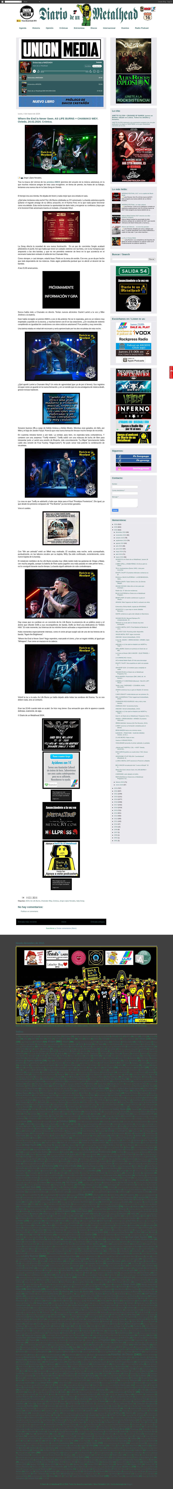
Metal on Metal (133, 1289)
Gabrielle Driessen (87, 1189)
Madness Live (39, 1275)
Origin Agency (47, 1324)
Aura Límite (133, 1072)
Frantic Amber (46, 1187)
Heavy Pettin (123, 1211)
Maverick (28, 1284)
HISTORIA (22, 1218)
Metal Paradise (146, 1289)
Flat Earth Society (126, 1182)
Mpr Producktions (90, 1301)
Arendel (128, 1065)
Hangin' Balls (65, 1207)
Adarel (103, 1046)
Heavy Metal (81, 1211)
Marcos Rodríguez (134, 1280)
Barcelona (83, 1079)
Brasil (30, 1100)
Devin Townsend (149, 1140)
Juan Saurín (81, 1239)
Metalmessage (97, 1291)
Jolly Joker (121, 1237)
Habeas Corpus (78, 1204)
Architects (93, 1065)
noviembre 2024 (121, 535)
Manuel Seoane (82, 1280)
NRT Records (116, 1314)
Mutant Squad (42, 1303)
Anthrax (68, 1063)
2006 (116, 835)
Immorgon (65, 1223)
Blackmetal (80, 1091)
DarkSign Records (150, 1128)
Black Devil (149, 1086)
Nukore (68, 1317)
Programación (140, 1340)
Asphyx (124, 1070)
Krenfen (92, 1249)
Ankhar (126, 1060)
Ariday (28, 1067)
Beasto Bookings (139, 1081)
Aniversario (116, 1060)
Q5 (145, 1342)
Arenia (135, 1065)
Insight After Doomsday (55, 1230)
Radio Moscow (26, 1347)
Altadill (42, 1056)
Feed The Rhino (138, 1177)
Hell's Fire (60, 1214)
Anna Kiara (152, 1060)
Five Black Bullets (88, 1182)
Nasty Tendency (132, 1305)
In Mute (48, 1225)
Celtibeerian (62, 1109)
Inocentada (145, 1228)
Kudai (155, 1249)
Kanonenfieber (63, 1242)
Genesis (96, 1192)
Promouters (20, 1342)
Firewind (43, 1182)
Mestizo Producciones (147, 1287)
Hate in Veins (53, 1209)
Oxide (76, 1326)
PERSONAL (99, 1331)
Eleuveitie (19, 1161)
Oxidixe (84, 1326)
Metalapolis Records (51, 1291)
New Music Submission (32, 1310)
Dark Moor (76, 1129)
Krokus (128, 1249)
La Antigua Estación (61, 1251)
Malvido (129, 1277)
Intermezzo (107, 1230)
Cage (100, 1104)
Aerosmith (79, 1049)
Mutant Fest (28, 1303)
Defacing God (68, 1136)
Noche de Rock (61, 1312)
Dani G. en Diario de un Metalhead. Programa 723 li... (133, 716)
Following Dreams (92, 1185)
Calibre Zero (135, 1105)
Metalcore (65, 1291)
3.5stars (141, 1039)
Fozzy (144, 1185)
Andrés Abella (110, 1058)
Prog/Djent (105, 1340)
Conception (152, 1116)
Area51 (119, 1065)
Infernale (36, 1227)
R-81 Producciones (76, 1345)
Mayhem (36, 1284)
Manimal (20, 1280)
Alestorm (30, 1053)
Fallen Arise (21, 1177)
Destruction (74, 1140)
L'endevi (50, 1251)
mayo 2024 (119, 551)
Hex (67, 1216)
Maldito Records (64, 1277)
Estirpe (98, 1168)
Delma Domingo (150, 1135)
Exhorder (102, 1173)
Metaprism (108, 1291)
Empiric (153, 1161)
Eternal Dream (127, 1168)
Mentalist (43, 1287)
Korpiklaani (41, 1249)
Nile (152, 1310)
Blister (76, 1093)
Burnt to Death (24, 1105)
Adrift (30, 1049)
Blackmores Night (91, 1091)
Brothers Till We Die (98, 1100)
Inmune (116, 1227)
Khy (40, 1244)
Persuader (110, 1331)
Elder (43, 1159)
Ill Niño (43, 1223)
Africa (103, 1049)
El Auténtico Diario (77, 1156)
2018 (116, 802)
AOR (114, 1063)
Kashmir (109, 1242)
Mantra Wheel (71, 1280)
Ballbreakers (137, 1077)
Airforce (112, 1051)
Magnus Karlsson (98, 1275)
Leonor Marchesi (89, 1261)
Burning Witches (151, 1102)
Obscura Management (126, 1317)
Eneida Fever (95, 1163)
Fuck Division (142, 1187)
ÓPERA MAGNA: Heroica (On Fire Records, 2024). (132, 723)
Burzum (34, 1104)
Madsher (71, 1275)
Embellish (73, 1161)
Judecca (122, 1239)
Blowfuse (61, 1095)
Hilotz (118, 1216)
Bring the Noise (78, 1100)
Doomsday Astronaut (141, 1147)
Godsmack (151, 1195)
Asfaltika (74, 1070)
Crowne (135, 1121)
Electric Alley (59, 1159)
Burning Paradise (138, 1102)
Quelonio (53, 1345)
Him (125, 1216)
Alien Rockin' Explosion (88, 1053)
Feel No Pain (150, 1178)
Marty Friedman (66, 1282)
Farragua (85, 1178)
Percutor (34, 1331)
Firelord (26, 1182)
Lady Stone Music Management (88, 1253)
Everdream (105, 1171)
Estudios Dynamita (111, 1168)
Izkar (89, 1234)
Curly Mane (138, 1124)
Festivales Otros (103, 1180)
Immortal (74, 1223)
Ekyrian (49, 1156)
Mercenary (59, 1287)
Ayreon (23, 1077)
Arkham (48, 1067)
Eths (38, 1171)
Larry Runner (30, 1256)
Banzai (37, 1079)
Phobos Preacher (54, 1333)
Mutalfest (18, 1303)
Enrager (145, 1163)
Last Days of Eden (69, 1256)
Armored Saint (58, 1067)
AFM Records (91, 1049)
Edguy (138, 1154)
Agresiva (84, 1051)
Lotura (47, 1270)
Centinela (95, 1109)
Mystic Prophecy (107, 1303)
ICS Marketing (27, 1223)
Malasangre (38, 1277)
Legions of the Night (24, 1261)
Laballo (43, 1253)
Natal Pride (143, 1305)
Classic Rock (124, 1114)
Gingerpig (73, 1195)
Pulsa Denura (80, 1342)
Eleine (153, 1159)
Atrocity (68, 1072)
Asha (88, 1070)
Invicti (32, 1232)
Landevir (18, 1256)
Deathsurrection (119, 1133)
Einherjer (26, 1157)
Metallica (86, 1291)
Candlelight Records (58, 1107)
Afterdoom (122, 1049)
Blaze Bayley (23, 1093)
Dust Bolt (120, 1152)
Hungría (94, 1221)
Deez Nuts (33, 1136)
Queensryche (42, 1345)
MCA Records (46, 1284)
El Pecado (123, 1156)
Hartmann (29, 1209)
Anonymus (36, 1063)
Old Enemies (78, 1319)
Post (151, 1335)
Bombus (135, 1095)
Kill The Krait (67, 1244)
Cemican (73, 1109)
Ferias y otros (62, 1180)
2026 (116, 524)
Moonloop (133, 1296)
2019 (116, 799)
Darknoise (139, 1128)
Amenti (145, 1056)
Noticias (66, 1314)
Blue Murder (69, 1095)
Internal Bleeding (119, 1230)
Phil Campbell (40, 1333)
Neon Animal (92, 1307)
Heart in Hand (142, 1209)
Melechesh (117, 1284)
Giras (81, 1194)
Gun (140, 1202)
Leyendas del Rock (95, 1263)
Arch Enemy (71, 1065)
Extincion (42, 1175)
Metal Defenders (75, 1289)
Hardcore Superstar (150, 1207)
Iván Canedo (61, 1235)
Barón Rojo (121, 1079)
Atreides (61, 1072)
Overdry (39, 1326)
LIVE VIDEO (29, 1268)
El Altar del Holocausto (61, 1157)
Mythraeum (120, 1303)
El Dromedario (97, 1157)
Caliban (126, 1104)
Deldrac (113, 1136)
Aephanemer (57, 1049)
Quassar (26, 1345)
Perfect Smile (57, 1331)
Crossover (96, 1121)
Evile (62, 1173)
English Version (135, 1163)
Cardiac (99, 1107)
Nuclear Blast (34, 1317)
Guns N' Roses (21, 1204)
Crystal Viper (105, 1124)
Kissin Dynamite (59, 1246)
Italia (17, 1235)
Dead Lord (135, 1131)
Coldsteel (108, 1116)
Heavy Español (63, 1211)
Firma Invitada (55, 1182)
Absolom (65, 1044)
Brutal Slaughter (21, 1102)
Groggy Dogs (45, 1202)
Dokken (101, 1147)
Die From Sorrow (149, 1143)
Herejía (155, 1214)
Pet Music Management (138, 1331)
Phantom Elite (151, 1331)
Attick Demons (94, 1072)
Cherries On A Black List (93, 1112)
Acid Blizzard (126, 1044)
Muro (147, 1301)
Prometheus (151, 1340)
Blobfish (93, 1093)
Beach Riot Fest (103, 1081)
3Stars (154, 1039)
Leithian (34, 1261)
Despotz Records (39, 1140)
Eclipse (72, 1154)
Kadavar (19, 1242)
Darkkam (131, 1128)
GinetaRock (62, 1195)
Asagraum (51, 1070)
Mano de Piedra (30, 1280)
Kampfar (53, 1242)
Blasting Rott (137, 1091)
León (68, 1261)
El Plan (130, 1156)
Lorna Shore (104, 1268)
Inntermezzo (134, 1228)
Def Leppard (56, 1136)
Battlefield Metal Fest (74, 1081)
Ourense (154, 1324)
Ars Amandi (69, 1067)
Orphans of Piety (93, 1324)
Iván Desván (72, 1235)
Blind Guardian (48, 1093)
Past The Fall (74, 1328)
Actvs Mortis (42, 1046)
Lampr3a (152, 1253)
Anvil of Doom (92, 1063)
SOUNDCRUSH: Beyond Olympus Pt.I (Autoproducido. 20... (128, 619)
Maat (94, 1272)
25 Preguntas (114, 1039)
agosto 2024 (120, 543)
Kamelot (46, 1242)
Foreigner (113, 1185)
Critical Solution (36, 1121)
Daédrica (29, 1126)
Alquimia (34, 1056)
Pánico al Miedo (150, 1326)
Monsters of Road (90, 1296)
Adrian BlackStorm (146, 1046)
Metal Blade (50, 1289)
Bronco (87, 1100)
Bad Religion (93, 1077)
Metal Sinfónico (26, 1291)
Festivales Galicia (85, 1180)
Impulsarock (149, 1223)
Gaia (104, 1189)
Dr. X (80, 1149)
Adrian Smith (20, 1049)
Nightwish (136, 1310)
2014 (116, 813)
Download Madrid (40, 1149)
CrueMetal (27, 1124)
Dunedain (65, 1152)
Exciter (76, 1173)
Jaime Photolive (122, 1235)
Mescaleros (112, 1287)
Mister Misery (110, 1294)
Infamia (18, 1228)
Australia (142, 1072)
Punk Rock (118, 1342)
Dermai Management (125, 1138)
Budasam (62, 1102)
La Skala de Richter (33, 1253)
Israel (146, 1232)
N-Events (130, 1303)
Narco (90, 1305)
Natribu (151, 1305)
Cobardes (45, 1116)
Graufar (18, 1199)
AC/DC (81, 1044)
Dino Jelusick (70, 1145)
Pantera (18, 1328)
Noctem (71, 1312)
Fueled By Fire (20, 1189)
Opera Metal (136, 1321)
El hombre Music (111, 1157)
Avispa (135, 1074)
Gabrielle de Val (75, 1189)
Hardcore (136, 1207)
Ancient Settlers (85, 1058)
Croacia (46, 1121)
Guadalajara (115, 1202)
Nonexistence (113, 1312)
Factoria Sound (111, 1175)
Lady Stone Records (110, 1253)
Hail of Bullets (115, 1204)
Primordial (43, 1340)
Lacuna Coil (71, 1253)
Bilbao (29, 1086)
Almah (144, 1053)
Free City (57, 1187)
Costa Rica (84, 1118)
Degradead (79, 1135)
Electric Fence (85, 1159)
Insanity (30, 1230)
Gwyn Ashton (66, 1204)
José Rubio (68, 1239)
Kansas (73, 1242)
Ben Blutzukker (69, 1084)
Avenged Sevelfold (102, 1074)
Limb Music (28, 1266)
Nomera (103, 1312)
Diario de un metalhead (69, 1143)
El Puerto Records (140, 1156)
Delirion (138, 1136)
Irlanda (65, 1232)
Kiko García (56, 1244)
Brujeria (110, 1100)
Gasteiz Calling (63, 1192)
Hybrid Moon (115, 1221)
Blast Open (125, 1091)
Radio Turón (37, 1347)
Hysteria (149, 1221)
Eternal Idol (151, 1168)
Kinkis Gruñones (29, 1246)
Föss (138, 1185)
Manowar (43, 1280)
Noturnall (74, 1314)
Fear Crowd (127, 1178)
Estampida (88, 1168)
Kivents (97, 1246)
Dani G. (114, 1126)
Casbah (141, 1107)
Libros (125, 1263)
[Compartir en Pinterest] (36, 897)
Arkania (40, 1067)
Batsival (40, 1081)
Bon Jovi (143, 1095)
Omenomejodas (131, 1319)
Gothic (71, 1197)
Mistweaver (121, 1294)
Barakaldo (46, 1079)
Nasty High (122, 1305)
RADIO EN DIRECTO (141, 1345)
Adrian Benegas (132, 1046)
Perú (118, 1331)
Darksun (19, 1131)
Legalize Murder (114, 1259)
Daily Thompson (73, 1126)
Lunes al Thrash (150, 1270)
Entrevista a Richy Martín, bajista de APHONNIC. (131, 606)
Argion (154, 1065)
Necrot (70, 1307)
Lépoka (100, 1261)
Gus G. (40, 1204)
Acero (108, 1044)
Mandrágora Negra (151, 1277)
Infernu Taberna (60, 1228)
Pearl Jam (129, 1328)
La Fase (146, 1251)
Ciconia (77, 1114)
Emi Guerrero (119, 1161)
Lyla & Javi (54, 1273)
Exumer (57, 1175)
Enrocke (152, 1163)
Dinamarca (58, 1145)
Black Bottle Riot (107, 1086)
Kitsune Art (82, 1246)
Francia (18, 1187)
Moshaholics (151, 1298)
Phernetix (30, 1333)
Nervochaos (112, 1307)
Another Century (47, 1063)
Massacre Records (116, 1282)
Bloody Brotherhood (24, 1095)
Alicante (60, 1053)
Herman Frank (45, 1216)
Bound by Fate (131, 1097)
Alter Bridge (63, 1056)
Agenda (22, 28)
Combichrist (128, 1116)
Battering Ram (49, 1081)
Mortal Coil (100, 1298)
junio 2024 (119, 549)
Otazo (122, 1324)
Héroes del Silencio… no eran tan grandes (135, 227)
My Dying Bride (67, 1303)
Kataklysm (117, 1242)
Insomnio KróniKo (71, 1230)
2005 (91, 1036)
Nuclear (152, 1314)
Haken (123, 1204)
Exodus (137, 1173)
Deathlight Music (106, 1133)
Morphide (65, 1298)
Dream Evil (136, 1149)
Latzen (114, 1256)
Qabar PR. (152, 1342)
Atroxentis (76, 1072)
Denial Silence (83, 1138)
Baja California (112, 1077)
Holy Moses (81, 1218)
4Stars (51, 1041)
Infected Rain (27, 1227)
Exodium (129, 1173)
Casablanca (122, 1107)
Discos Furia (115, 1145)
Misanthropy (79, 1294)
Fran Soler (152, 1185)
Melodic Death (129, 1284)
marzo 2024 (120, 557)
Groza (63, 1202)
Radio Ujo (47, 1347)
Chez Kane (107, 1111)
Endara (71, 1163)
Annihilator (19, 1063)
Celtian (50, 1109)
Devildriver (137, 1140)
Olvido (122, 1319)
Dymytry (128, 1152)
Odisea (49, 1319)
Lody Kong (59, 1268)
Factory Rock (126, 1175)
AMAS (96, 1056)
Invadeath (152, 1230)
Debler (129, 1133)
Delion (131, 1136)
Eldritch (50, 1159)
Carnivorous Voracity (110, 1107)
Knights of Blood (133, 1246)
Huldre (31, 1221)
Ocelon (34, 1319)
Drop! (31, 1152)
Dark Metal (66, 1129)
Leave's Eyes (52, 1259)
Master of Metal (139, 1282)
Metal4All (38, 1291)
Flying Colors (58, 1185)
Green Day (113, 1199)
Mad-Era (29, 1275)
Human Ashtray (50, 1221)
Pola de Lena (61, 1335)
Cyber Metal (147, 1124)
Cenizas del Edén (84, 1109)
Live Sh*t (19, 1268)
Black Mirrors (114, 1088)
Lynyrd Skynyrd (66, 1272)
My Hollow (79, 1303)
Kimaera (114, 1244)
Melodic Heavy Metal (149, 1284)
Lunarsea (140, 1270)
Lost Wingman (37, 1270)
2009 (116, 827)
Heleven (26, 1214)
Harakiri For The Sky (89, 1207)
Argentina (145, 1065)
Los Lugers (127, 1268)
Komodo (18, 1249)
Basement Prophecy (144, 1079)
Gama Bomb (150, 1189)
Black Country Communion (123, 1086)
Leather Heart (40, 1259)
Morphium (90, 1298)
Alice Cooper (72, 1053)
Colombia (117, 1116)
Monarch (67, 1296)
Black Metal (98, 1088)
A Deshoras (116, 1042)
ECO (80, 1154)
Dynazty (144, 1152)
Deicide (87, 1136)
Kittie (90, 1246)
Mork (57, 1298)
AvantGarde (83, 1074)
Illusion (57, 1223)
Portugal (131, 1335)
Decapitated (139, 1133)
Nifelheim (98, 1310)
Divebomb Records (21, 1147)
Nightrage (128, 1310)
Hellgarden (104, 1214)
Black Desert (138, 1086)
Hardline (21, 1209)
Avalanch (61, 1074)
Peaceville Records (116, 1328)
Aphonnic (153, 1063)
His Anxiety (153, 1216)
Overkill (48, 1326)
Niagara (63, 1310)
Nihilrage (145, 1310)
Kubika (149, 1249)
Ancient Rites (73, 1058)
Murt (154, 1300)
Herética (35, 1216)
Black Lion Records (62, 1088)
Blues (77, 1095)
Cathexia (24, 1109)
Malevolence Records (84, 1277)
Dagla (47, 1126)
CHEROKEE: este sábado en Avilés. (127, 774)
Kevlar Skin (26, 1244)
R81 (87, 1345)
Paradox (46, 1328)
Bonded (18, 1097)
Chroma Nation (59, 1114)
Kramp (67, 1249)
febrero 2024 (120, 782)
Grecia (90, 1199)
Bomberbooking (126, 1095)
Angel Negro (144, 1058)
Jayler (150, 1234)
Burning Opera (125, 1102)
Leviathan (44, 1263)
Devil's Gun (116, 1140)
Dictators (137, 1143)
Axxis (153, 1074)
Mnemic (28, 1296)
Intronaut (137, 1230)
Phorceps (78, 1333)
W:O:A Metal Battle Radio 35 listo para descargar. (131, 660)
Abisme (25, 1044)
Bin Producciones (41, 1086)
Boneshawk (69, 1098)
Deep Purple (20, 1136)
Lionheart (66, 1266)
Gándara (30, 1192)
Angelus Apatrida (34, 1060)
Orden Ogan (29, 1324)
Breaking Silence (41, 1100)
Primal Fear (20, 1340)
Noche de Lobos (48, 1312)
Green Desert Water (126, 1199)
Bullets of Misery (88, 1102)
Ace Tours (99, 1044)
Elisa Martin (29, 1161)
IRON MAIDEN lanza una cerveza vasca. (129, 730)
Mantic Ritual (53, 1280)
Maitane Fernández (150, 1275)
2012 (116, 818)
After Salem (111, 1049)
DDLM (110, 1131)
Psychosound (61, 1342)
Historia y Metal (34, 1218)
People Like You (24, 1331)
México (135, 1291)
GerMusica (122, 1192)
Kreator (83, 1249)
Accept (88, 1044)
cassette (148, 1107)
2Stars (132, 1039)
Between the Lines (116, 1084)
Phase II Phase (20, 1333)
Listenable (75, 1266)
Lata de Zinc (93, 1256)
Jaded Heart (110, 1235)
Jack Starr (100, 1234)
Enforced (117, 1163)
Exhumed (110, 1173)
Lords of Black (93, 1268)
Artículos (140, 1067)
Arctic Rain (103, 1065)
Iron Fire (82, 1232)
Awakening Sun (143, 1074)
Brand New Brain (21, 1100)
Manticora (62, 1280)
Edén (95, 1154)
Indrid (141, 1225)
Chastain (57, 1112)
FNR (79, 1185)
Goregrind (42, 1197)
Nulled (74, 1317)
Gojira (18, 1197)
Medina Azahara (80, 1284)
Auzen (52, 1074)
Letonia (148, 1261)
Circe (102, 1114)
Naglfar (44, 1305)
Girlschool (96, 1195)
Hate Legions (65, 1209)
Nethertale (130, 1308)
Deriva (113, 1138)
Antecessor (58, 1063)
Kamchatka (38, 1242)
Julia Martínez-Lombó (145, 1239)
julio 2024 (119, 546)
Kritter (122, 1249)
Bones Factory (40, 1098)
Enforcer (125, 1163)
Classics (135, 1114)
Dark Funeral (55, 1129)
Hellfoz (96, 1214)
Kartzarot (101, 1242)
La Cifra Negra (112, 1251)
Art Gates (108, 1067)
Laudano (120, 1256)
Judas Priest (111, 1239)
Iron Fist (89, 1232)
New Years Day (46, 1310)
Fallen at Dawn (32, 1178)
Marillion (19, 1282)
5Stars (65, 1042)
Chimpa (33, 1114)
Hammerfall (23, 1207)
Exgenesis (93, 1173)
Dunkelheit (76, 1152)
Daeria (38, 1126)
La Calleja (74, 1251)
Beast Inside (125, 1081)
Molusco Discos (56, 1296)
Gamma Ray (20, 1192)
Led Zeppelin (64, 1259)
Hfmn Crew (75, 1216)
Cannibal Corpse (73, 1107)
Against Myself (131, 1049)
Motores (39, 1301)
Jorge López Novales (67, 901)
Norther (153, 1312)
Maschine (96, 1282)
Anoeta (28, 1063)
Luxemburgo (28, 1272)
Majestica (22, 1277)
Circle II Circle (112, 1114)
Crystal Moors (94, 1124)
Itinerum (26, 1235)
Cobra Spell (55, 1116)
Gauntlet (88, 1192)
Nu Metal (132, 1314)
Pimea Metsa (110, 1333)
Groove (54, 1202)
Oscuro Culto (105, 1324)
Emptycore (26, 1163)
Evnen (69, 1173)
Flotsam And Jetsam (43, 1185)
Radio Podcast (142, 28)
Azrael (58, 1077)
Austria (151, 1072)
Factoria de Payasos (98, 1175)
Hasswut (37, 1209)
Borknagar (110, 1097)
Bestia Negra (102, 1084)
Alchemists (144, 1051)
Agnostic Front (64, 1051)
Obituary (105, 1317)
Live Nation (149, 1266)
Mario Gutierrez (52, 1282)
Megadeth (98, 1284)
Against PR (142, 1049)
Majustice (30, 1277)
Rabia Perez (96, 1345)
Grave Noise (59, 1199)
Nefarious (77, 1307)
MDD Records (57, 1284)
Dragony (112, 1149)
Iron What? (137, 1232)
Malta (112, 1277)
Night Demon (108, 1310)
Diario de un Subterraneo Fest (119, 1143)
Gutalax (49, 1204)
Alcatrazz (134, 1051)
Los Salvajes (139, 1268)
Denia (74, 1138)
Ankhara (134, 1060)
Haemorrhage (104, 1204)
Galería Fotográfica (114, 1189)
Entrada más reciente (27, 922)
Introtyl (145, 1230)
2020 (116, 796)
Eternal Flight (139, 1168)
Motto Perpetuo (77, 1300)
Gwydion (56, 1204)
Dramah (128, 1149)
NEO (84, 1308)
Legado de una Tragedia (97, 1259)
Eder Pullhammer (114, 1154)
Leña (49, 1261)
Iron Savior (125, 1232)
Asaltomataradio (62, 1070)
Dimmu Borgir (47, 1145)
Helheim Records (48, 1214)
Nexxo (56, 1310)
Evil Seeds (45, 1173)
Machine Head (112, 1273)
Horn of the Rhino (118, 1218)
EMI (110, 1161)
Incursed (133, 1225)
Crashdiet (121, 1118)
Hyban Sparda (104, 1221)
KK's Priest (110, 1246)
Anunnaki (77, 1063)
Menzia (51, 1286)
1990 (52, 1036)
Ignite (36, 1223)
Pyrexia (139, 1342)
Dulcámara (55, 1152)
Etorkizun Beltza (48, 1171)
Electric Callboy (72, 1159)
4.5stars (38, 1042)
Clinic (27, 1116)
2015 (116, 810)
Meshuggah (133, 1287)
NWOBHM (91, 1317)
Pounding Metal (21, 1338)
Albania (127, 1051)
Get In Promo (133, 1192)
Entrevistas (79, 28)
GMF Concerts (129, 1195)
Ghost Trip (28, 1195)
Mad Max (133, 1273)
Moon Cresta (111, 1296)
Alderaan (152, 1051)
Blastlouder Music (151, 1091)
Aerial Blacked (68, 1049)
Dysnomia (153, 1152)
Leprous (109, 1261)
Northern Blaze (21, 1314)
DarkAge (113, 1128)
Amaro (87, 1056)
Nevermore (149, 1307)
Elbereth (34, 1159)
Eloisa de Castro (52, 1161)
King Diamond (137, 1244)
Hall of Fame (131, 1204)
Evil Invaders (32, 1173)
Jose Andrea (39, 1239)
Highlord (111, 1216)
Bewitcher (129, 1084)
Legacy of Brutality (78, 1259)
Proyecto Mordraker (48, 1342)
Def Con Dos (44, 1136)
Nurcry (81, 1317)
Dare (121, 1126)
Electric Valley (108, 1159)
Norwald (57, 1314)
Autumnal (45, 1074)
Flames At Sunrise (110, 1182)
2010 (116, 824)
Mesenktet (122, 1287)
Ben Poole (80, 1084)
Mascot (104, 1282)
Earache (32, 1154)
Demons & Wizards (47, 1138)
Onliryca (74, 1321)
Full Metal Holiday (48, 1189)
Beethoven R (150, 1081)
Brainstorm (149, 1098)
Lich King (135, 1263)
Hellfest (87, 1214)
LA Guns (154, 1251)
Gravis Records (80, 1199)
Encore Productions (60, 1163)
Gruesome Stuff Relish (81, 1202)
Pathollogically (86, 1328)
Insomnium (83, 1230)
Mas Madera (86, 1282)
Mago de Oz (112, 1275)
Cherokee (77, 1112)
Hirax (145, 1216)
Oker (70, 1319)
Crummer (37, 1124)
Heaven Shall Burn (36, 1211)
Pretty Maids (101, 1338)
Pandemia (137, 1326)
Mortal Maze (110, 1298)
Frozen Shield (132, 1187)
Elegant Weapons (143, 1159)
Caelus (94, 1105)
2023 (116, 788)
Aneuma (133, 1058)
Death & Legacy (23, 1133)
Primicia (32, 1340)
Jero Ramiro (29, 1237)
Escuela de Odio (46, 1168)
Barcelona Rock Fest (97, 1079)
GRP (68, 1202)
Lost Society (150, 1268)
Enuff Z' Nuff (108, 1166)
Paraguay (54, 1328)
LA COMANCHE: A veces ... (124, 658)
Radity (55, 1347)
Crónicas (63, 28)
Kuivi (19, 1251)
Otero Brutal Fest (133, 1324)
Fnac (72, 1185)
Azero (38, 1077)
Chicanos (115, 1111)
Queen (33, 1345)
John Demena (110, 1237)
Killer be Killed (87, 1244)
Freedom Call (68, 1187)
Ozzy (99, 1326)
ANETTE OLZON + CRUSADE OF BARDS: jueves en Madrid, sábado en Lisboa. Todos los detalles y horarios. (132, 117)
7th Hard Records (85, 1042)
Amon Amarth (43, 1058)
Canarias (36, 1107)
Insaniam (21, 1230)
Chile (25, 1114)
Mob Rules (46, 1296)
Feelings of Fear (30, 1180)
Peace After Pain (102, 1328)
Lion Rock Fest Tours (55, 1266)
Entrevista (48, 1166)
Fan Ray (55, 1178)
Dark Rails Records (88, 1128)
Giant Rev (37, 1195)
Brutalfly (43, 1102)
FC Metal (116, 1178)
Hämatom (140, 1204)
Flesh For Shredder (142, 1182)
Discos (94, 28)
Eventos (125, 28)
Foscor (132, 1185)
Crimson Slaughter (147, 1118)
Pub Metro (71, 1342)
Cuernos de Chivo (126, 1124)
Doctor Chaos (76, 1147)
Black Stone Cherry (31, 1091)
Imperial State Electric (123, 1223)
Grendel (138, 1199)
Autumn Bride (36, 1074)
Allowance (126, 1053)
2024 (28, 901)
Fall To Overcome (152, 1175)
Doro (28, 1149)
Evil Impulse (20, 1173)
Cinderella (87, 1114)
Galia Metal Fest (137, 1189)
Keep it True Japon (144, 1242)
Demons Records (61, 1138)
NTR (125, 1314)
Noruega (47, 1314)
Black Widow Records (56, 1091)
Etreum (59, 1171)
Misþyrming (131, 1294)
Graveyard (70, 1199)
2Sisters (125, 1039)
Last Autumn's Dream (53, 1256)
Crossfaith (87, 1121)
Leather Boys (27, 1259)
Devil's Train (126, 1140)
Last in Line (83, 1256)
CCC (33, 1109)
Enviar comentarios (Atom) (66, 928)
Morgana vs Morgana (45, 1298)
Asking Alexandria (114, 1070)
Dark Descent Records (26, 1129)
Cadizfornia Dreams (83, 1104)
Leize (42, 1261)
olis (110, 1319)
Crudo (18, 1124)
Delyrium (18, 1138)
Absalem (41, 1044)
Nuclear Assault (21, 1317)
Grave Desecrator (34, 1199)
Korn (33, 1249)
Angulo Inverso (59, 1060)
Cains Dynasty (114, 1105)
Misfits (100, 1294)
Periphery (66, 1331)
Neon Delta (102, 1308)
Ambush (120, 1056)
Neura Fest (140, 1307)
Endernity (78, 1163)
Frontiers (99, 1187)
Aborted (32, 1044)
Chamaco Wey (147, 1109)
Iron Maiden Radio (113, 1232)
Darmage (47, 1131)
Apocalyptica (24, 1065)
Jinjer (55, 1237)
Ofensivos (63, 1319)
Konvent (26, 1249)
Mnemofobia (36, 1296)
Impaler (95, 1223)
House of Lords (152, 1218)
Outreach (21, 1326)
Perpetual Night (87, 1331)
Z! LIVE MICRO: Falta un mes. (125, 737)
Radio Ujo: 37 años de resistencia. (127, 590)
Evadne (74, 1171)
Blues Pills (85, 1095)
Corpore (51, 1118)
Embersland (93, 1161)
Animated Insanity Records (101, 1060)
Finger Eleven (131, 1180)
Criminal (137, 1118)
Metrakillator (126, 1291)
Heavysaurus (135, 1211)
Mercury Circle (78, 1286)
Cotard (93, 1118)
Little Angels (94, 1266)
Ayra (17, 1077)
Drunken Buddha (41, 1152)
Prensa (90, 1338)
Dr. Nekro (73, 1149)
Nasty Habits (111, 1305)
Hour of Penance (130, 1218)
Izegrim (83, 1234)
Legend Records (126, 1259)
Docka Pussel (63, 1147)
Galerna (126, 1189)
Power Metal (35, 1337)
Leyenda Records (79, 1263)
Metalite (76, 1291)
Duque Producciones (102, 1152)
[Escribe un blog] (29, 897)
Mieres (18, 1294)
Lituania (103, 1266)
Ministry (64, 1294)
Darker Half (122, 1129)
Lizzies (40, 1268)
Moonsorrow (143, 1296)
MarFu (153, 1280)
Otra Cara (147, 1324)
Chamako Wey (46, 901)
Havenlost (97, 1209)
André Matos (98, 1058)
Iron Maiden (98, 1232)
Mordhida (21, 1298)
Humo (70, 1221)
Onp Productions (93, 1321)
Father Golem (106, 1177)
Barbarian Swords (71, 1079)
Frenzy (79, 1187)
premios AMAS (53, 182)
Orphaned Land (80, 1324)
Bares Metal (110, 1079)
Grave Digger (46, 1199)
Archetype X (84, 1065)
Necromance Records (47, 1308)
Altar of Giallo (51, 1056)
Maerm (79, 1275)
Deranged (92, 1138)
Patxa (93, 1328)
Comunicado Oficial (140, 1116)
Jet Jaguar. (39, 1237)
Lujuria (131, 1270)
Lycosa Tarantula (41, 1273)
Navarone (19, 1307)
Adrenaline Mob (119, 1046)
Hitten (44, 1218)
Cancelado (45, 1107)
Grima (27, 1202)
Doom (128, 1147)
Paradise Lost (36, 1328)
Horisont (107, 1218)
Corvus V (74, 1118)
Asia (104, 1070)
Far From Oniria (74, 1177)
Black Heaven (33, 1088)
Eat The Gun (54, 1154)
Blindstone (67, 1093)
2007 (116, 832)
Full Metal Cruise (33, 1189)
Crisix (23, 1121)
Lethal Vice (130, 1261)
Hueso (21, 1221)
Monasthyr (76, 1296)
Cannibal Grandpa (88, 1107)
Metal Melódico (120, 1289)
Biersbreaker (20, 1086)
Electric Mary (96, 1159)
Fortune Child (123, 1185)
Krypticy (136, 1249)
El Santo (150, 1157)
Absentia (56, 1044)
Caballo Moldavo (58, 1105)
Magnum (87, 1275)
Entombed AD (36, 1166)
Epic (135, 1166)
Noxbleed (106, 1314)
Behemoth (19, 1084)
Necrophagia (62, 1307)
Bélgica (29, 1084)
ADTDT (37, 1049)
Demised (27, 1138)
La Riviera (21, 1253)
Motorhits (59, 1301)
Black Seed (19, 1091)
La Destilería (137, 1251)
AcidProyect (147, 1044)
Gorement (51, 1197)
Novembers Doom (95, 1314)
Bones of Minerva (56, 1098)
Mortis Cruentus (123, 1298)
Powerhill (49, 1337)
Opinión (49, 28)
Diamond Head (28, 1143)
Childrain (143, 1112)
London (76, 1268)
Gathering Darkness (77, 1192)
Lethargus (139, 1261)
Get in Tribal (144, 1192)
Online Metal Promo (63, 1321)
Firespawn (34, 1182)
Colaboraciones (96, 1116)
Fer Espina (52, 1180)
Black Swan (44, 1091)
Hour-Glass (142, 1218)
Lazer (148, 1256)
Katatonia (133, 1242)
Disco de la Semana (101, 1145)
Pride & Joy (125, 1338)
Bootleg (86, 1098)
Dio (80, 1145)
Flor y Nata (30, 1185)
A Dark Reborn (104, 1042)
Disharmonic (141, 1145)
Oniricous (52, 1321)
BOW (140, 1098)
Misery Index (90, 1294)
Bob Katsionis (103, 1095)
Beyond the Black (140, 1084)
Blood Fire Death (113, 1093)
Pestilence (125, 1331)
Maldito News (49, 1277)
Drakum (120, 1149)
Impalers (102, 1223)
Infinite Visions (72, 1227)
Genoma (104, 1192)
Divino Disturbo (34, 1147)
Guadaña (125, 1202)
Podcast (19, 1335)
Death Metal (71, 1133)
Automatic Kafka (22, 1074)
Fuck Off (152, 1187)
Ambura (114, 1056)
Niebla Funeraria (89, 1310)
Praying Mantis (69, 1338)
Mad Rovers (145, 1273)
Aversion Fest (117, 1074)
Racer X (105, 1345)
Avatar (92, 1074)
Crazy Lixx (129, 1118)
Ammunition (31, 1058)
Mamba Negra (140, 1277)
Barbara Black (58, 1079)
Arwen (18, 1070)
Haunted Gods (86, 1209)
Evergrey (113, 1171)
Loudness (55, 1270)
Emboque (102, 1161)
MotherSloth (20, 1301)
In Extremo (27, 1225)
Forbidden (105, 1185)
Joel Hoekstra (100, 1237)
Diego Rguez (30, 1145)
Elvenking (64, 1161)
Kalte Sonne (28, 1242)
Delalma (103, 1136)
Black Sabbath (149, 1088)
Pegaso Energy (152, 1328)
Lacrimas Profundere (57, 1253)
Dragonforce (104, 1149)
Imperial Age (111, 1223)
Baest (101, 1077)
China (43, 1114)
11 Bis (23, 1036)
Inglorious (91, 1228)
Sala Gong (80, 901)
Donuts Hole (119, 1147)
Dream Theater (148, 1149)
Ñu (98, 1317)
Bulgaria (70, 1102)
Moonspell (153, 1296)
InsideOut (39, 1230)
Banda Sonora (27, 1079)
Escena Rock (32, 1168)
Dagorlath (62, 1126)
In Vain (84, 1225)
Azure (67, 1077)
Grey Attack (147, 1199)
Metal (18, 1289)
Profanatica (89, 1340)
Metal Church (62, 1289)
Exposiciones (21, 1175)
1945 (47, 1036)
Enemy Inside (107, 1163)
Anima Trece (71, 1060)
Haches (94, 1204)
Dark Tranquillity (102, 1129)
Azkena (51, 1077)
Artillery (152, 1067)
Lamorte (144, 1253)
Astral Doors (134, 1070)
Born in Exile (119, 1098)
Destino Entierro (63, 1140)
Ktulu (142, 1249)
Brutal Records (150, 1100)
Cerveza (135, 1109)
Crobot (54, 1121)
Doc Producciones (48, 1147)
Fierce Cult (120, 1180)
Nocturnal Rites (83, 1312)
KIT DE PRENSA (71, 1246)
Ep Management (125, 1166)
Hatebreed (75, 1209)
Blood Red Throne (131, 1093)
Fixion (99, 1182)
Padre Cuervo (109, 1326)
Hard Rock (113, 1206)
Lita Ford (86, 1266)
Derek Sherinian (103, 1138)
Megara (108, 1284)
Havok (104, 1209)
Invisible (40, 1232)
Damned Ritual (91, 1126)
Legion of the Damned (149, 1259)
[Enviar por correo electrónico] (27, 897)
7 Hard (76, 1042)
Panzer (26, 1328)
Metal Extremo (88, 1289)
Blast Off (115, 1091)
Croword (152, 1121)
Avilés (127, 1074)
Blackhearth (69, 1091)
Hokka (52, 1218)
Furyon (59, 1189)
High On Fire (87, 1216)
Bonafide (152, 1095)
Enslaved (26, 1166)
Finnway (18, 1182)
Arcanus (61, 1065)
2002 (116, 838)
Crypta (75, 1124)
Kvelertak (39, 1251)
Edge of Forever (127, 1154)
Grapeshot (141, 1197)
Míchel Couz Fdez (148, 1291)
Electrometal (130, 1159)
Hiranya (137, 1216)
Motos (68, 1301)
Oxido (92, 1326)
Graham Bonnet (92, 1197)
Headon (123, 1209)
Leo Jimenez (58, 1261)
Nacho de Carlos (143, 1303)
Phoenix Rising (67, 1333)
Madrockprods (61, 1275)
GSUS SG (105, 1202)
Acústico (54, 1046)
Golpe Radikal (27, 1197)
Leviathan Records (55, 1263)
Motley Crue (30, 1300)
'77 (17, 1036)
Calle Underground (148, 1105)
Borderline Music (98, 1098)
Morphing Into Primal (78, 1298)
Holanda (59, 1218)
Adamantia (86, 1046)
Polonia (78, 1335)
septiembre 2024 (121, 540)
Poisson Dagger (50, 1335)
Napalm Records (77, 1305)
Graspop (152, 1197)
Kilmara (106, 1244)
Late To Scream (104, 1256)
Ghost (20, 1195)
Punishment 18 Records (102, 1342)
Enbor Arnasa (37, 1163)
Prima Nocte (150, 1338)
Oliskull (115, 1319)
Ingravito (100, 1227)
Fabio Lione (86, 1175)
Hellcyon (69, 1214)
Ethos (32, 1171)
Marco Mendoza (105, 1280)
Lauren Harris (130, 1256)
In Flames (38, 1225)
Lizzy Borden (50, 1268)
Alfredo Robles (41, 1053)
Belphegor (59, 1084)
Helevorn (35, 1214)
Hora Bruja (97, 1218)
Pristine (62, 1340)
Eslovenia (67, 1168)
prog (96, 1340)
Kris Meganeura (103, 1249)
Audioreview (122, 1072)
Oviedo (67, 1326)
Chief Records (134, 1111)
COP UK (43, 1118)
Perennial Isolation (45, 1331)
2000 (75, 1036)
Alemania (19, 1053)
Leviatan (35, 1263)
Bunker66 (107, 1102)
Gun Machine (149, 1202)
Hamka (147, 1204)
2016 (116, 807)
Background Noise (78, 1077)
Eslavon (59, 1168)
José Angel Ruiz (54, 1239)
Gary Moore (52, 1192)
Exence (84, 1173)
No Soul (36, 1312)
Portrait (123, 1335)
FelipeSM (42, 1180)
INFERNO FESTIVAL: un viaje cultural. (134, 205)
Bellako (49, 1084)
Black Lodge (75, 1088)
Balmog (146, 1077)
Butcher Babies (44, 1105)
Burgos (114, 1102)
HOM (89, 1218)
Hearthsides (151, 1209)
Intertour (129, 1230)
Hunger (77, 1221)
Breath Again (60, 1100)
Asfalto (82, 1070)
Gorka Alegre (61, 1197)
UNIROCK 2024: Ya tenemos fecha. (127, 706)
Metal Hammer (106, 1289)
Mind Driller (54, 1294)
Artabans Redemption (126, 1067)
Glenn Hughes (115, 1195)
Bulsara (99, 1102)
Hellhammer (113, 1214)
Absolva (73, 1044)
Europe (65, 1171)
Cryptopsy (83, 1124)
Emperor (129, 1161)
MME (139, 1294)
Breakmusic (51, 1100)
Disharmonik (151, 1145)
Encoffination (48, 1163)
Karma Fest (82, 1242)
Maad (87, 1273)
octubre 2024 (120, 538)
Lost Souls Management (23, 1270)
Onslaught (106, 1321)
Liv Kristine (111, 1266)
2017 (116, 805)
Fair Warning (139, 1175)
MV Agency (55, 1303)
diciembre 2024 (121, 532)
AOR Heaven (124, 1063)
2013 (116, 816)
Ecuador (87, 1154)
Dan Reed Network (104, 1126)
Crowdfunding (115, 1121)
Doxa (52, 1149)
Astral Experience (147, 1070)
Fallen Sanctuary (45, 1177)
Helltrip (133, 1214)
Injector (107, 1228)
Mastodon (19, 1284)
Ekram (33, 1156)
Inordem (154, 1227)
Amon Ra (54, 1058)
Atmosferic (36, 1072)
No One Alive (27, 1312)
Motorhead (49, 1301)
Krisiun (114, 1249)
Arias (21, 1067)
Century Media (119, 1109)
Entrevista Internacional (91, 1166)
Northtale (39, 1314)
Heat (17, 1211)
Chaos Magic (32, 1111)
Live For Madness (135, 1266)
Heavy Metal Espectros (100, 1211)
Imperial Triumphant (138, 1223)
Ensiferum (19, 1166)
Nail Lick (52, 1305)
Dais (81, 1126)
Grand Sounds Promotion (123, 1197)
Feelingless (19, 1180)
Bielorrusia (152, 1084)
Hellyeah (141, 1214)
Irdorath (58, 1232)
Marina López (41, 1282)
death (155, 1131)
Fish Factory (71, 1182)
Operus (146, 1321)
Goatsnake (142, 1195)
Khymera (46, 1244)
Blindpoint (59, 1093)
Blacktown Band (103, 1091)
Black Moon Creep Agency (130, 1088)
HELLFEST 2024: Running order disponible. (130, 632)
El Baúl (87, 1157)
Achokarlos (116, 1044)
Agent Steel (35, 1051)
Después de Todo (51, 1140)
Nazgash (27, 1308)
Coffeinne (84, 1116)
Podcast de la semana (33, 1335)
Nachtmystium (35, 1305)
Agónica (75, 1051)
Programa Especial (123, 1340)
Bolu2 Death (115, 1095)
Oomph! (115, 1321)
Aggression (45, 1051)
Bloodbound (144, 1093)
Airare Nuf (94, 1051)
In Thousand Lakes (73, 1225)
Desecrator (19, 1140)
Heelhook (18, 1214)
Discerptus (88, 1145)
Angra (50, 1060)
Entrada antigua (98, 922)
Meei (90, 1284)
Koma (153, 1246)
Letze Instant (25, 1263)
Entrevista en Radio (67, 1166)
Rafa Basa (64, 1347)
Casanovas (133, 1107)
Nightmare (118, 1310)
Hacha (87, 1204)
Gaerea (98, 1189)
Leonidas (78, 1261)
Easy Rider (42, 1154)
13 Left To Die (33, 1036)
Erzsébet (21, 1168)
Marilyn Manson (29, 1282)
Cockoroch (74, 1116)
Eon (116, 1166)
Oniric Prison (43, 1321)
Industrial (150, 1225)
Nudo (46, 1317)
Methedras (118, 1291)
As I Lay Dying (27, 1070)
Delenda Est (122, 1135)
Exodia (118, 1173)
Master (128, 1282)
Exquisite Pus (33, 1175)
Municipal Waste (129, 1301)
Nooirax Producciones (127, 1312)
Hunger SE (85, 1221)
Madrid (49, 1275)
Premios (80, 1338)
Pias (94, 1333)
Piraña (135, 1333)
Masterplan (150, 1282)
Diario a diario (50, 1143)
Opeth (153, 1321)
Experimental (148, 1173)
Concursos (20, 1118)
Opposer (19, 1324)
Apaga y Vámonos (139, 1063)
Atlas (28, 1072)
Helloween (123, 1214)
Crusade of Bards (49, 1124)
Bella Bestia (39, 1084)
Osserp (114, 1324)
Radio (126, 1345)
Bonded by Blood (28, 1097)
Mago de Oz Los (125, 1275)
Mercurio (68, 1287)
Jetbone (48, 1237)
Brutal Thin (33, 1102)
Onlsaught (82, 1321)
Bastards (32, 1081)
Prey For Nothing (113, 1337)
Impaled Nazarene (85, 1223)
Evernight (122, 1171)
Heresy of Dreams (24, 1216)
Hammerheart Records (38, 1207)
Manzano (92, 1280)
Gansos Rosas (41, 1192)
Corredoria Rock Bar (62, 1118)
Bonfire (78, 1098)
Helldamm (77, 1214)
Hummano (61, 1221)
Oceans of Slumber (22, 1319)
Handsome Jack (53, 1206)
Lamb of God (124, 1253)
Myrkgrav (95, 1303)
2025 (116, 527)
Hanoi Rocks (76, 1206)
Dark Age (129, 1126)
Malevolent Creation (101, 1277)
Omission (142, 1319)
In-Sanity (93, 1225)
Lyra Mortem (78, 1273)
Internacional (109, 28)
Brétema (69, 1100)
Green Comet (101, 1199)
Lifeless (143, 1263)
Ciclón (70, 1114)
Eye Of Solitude (67, 1175)
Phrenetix (87, 1333)
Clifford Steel (19, 1116)
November (82, 1314)
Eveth (130, 1171)
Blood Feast (101, 1093)
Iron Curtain (73, 1232)
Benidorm (90, 1084)
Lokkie (67, 1268)
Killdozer (77, 1244)
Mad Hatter (124, 1272)
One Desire (33, 1321)
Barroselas (133, 1079)
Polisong (70, 1335)
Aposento (34, 1065)
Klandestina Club (120, 1246)
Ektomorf (41, 1157)
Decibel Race (150, 1133)
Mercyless (101, 1287)
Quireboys (62, 1345)
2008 (116, 829)
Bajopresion (126, 1077)
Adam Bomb (75, 1046)
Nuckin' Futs (143, 1314)
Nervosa (121, 1308)
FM (67, 1185)
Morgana (31, 1298)
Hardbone (127, 1207)
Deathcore (94, 1133)
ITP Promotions (46, 1235)
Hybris (123, 1221)
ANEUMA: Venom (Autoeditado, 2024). (128, 637)
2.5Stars (67, 1036)
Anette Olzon (122, 1058)
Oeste (55, 1319)
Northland (31, 1314)
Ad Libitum (64, 1046)
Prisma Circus (52, 1340)
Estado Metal (77, 1168)
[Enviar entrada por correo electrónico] (23, 897)
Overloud (57, 1326)
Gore (35, 1197)
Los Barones (115, 1268)
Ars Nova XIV (81, 1067)
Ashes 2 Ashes (96, 1070)
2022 (116, 791)
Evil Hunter (151, 1171)
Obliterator (114, 1317)
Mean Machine (68, 1284)
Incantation (109, 1225)
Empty (18, 1163)
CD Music (41, 1109)
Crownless (143, 1121)
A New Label (127, 1042)
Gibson (45, 1195)
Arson (99, 1067)
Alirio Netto (105, 1053)
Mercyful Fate (90, 1287)
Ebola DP (63, 1154)
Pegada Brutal (139, 1328)
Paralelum (62, 1328)
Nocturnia (93, 1312)
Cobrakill (65, 1116)
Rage (74, 1347)
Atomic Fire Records (49, 1072)
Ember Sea (83, 1161)
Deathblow (86, 1133)
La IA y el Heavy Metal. (129, 238)
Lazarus (140, 1256)
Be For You (92, 1081)
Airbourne (104, 1051)
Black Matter (86, 1088)
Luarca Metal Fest (86, 1270)
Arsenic (91, 1067)
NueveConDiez (56, 1317)
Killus (97, 1244)
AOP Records (105, 1063)
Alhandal (51, 1053)
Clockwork (34, 1116)
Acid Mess (136, 1044)
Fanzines (64, 1178)
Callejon (18, 1107)
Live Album (121, 1266)
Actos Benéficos (28, 1046)
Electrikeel (118, 1159)
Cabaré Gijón (71, 1104)
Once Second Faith (21, 1321)
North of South (142, 1312)
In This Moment (59, 1225)
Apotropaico (42, 1065)
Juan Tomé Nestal (95, 1239)
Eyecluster (77, 1175)
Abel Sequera (146, 1042)
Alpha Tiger (25, 1056)
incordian (124, 1225)
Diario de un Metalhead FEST (93, 1143)
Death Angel (37, 1133)
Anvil (83, 1063)
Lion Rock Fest (39, 1266)
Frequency (88, 1187)
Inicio (63, 922)
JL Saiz (62, 1237)
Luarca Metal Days (68, 1270)
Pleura (153, 1333)
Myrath (88, 1303)
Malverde (120, 1277)
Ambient (105, 1056)
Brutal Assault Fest (123, 1100)
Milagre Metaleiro (42, 1294)
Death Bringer (48, 1133)
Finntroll (152, 1180)
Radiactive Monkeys (116, 1345)
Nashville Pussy (99, 1305)
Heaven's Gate (50, 1211)
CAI (106, 1104)
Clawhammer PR (147, 1114)
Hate (43, 1209)
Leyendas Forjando (113, 1263)
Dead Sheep (146, 1131)
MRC (111, 1301)
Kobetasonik (145, 1246)
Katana (124, 1242)
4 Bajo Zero (28, 1042)
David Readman (58, 1131)
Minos (71, 1294)
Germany (113, 1192)
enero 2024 (120, 785)
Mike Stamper (30, 1294)
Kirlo (45, 1246)
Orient (38, 1324)
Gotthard (81, 1197)
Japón (144, 1235)
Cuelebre (115, 1124)
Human (38, 1221)
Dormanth (19, 1149)
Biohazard (65, 1086)
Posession (142, 1335)
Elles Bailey (40, 1161)
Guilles (135, 1202)
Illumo (50, 1223)
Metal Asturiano (33, 1289)
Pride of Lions (138, 1338)
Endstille (86, 1163)
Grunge (95, 1202)
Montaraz (102, 1296)
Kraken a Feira (58, 1249)
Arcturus (111, 1065)
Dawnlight (101, 1131)
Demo (35, 1138)
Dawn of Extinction (73, 1131)
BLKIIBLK (84, 1093)
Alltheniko (135, 1053)
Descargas (150, 1138)
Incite (117, 1225)
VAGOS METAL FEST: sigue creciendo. (128, 634)
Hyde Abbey (132, 1221)
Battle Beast (60, 1081)
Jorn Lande (28, 1239)
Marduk (145, 1280)
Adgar (109, 1046)
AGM (54, 1051)
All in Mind (116, 1053)
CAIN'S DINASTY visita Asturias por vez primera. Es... (132, 694)
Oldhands (89, 1319)
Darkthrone (29, 1131)
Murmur (140, 1301)
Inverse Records (21, 1232)
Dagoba (53, 1126)
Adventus (45, 1049)
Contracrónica (32, 1118)
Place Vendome (144, 1333)
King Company (125, 1244)
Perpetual (75, 1331)
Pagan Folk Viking (123, 1326)
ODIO (42, 1319)
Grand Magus (106, 1197)
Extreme (50, 1175)
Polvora (87, 1335)
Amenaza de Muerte (132, 1056)
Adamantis (96, 1046)
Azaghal (30, 1077)
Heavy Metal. (113, 1211)
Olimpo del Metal (100, 1319)
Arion (34, 1067)
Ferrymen (72, 1180)
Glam (105, 1195)
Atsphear (84, 1072)
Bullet (77, 1102)
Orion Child (57, 1324)
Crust (60, 1124)
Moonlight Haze (123, 1296)
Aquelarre (52, 1065)
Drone (25, 1152)
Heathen (25, 1211)
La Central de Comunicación (92, 1251)
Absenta (48, 1044)
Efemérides (146, 1154)
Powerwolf (57, 1338)
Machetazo (101, 1272)
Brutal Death (137, 1100)
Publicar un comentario (29, 911)
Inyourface (49, 1232)
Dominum (109, 1147)
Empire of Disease (141, 1161)
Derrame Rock (139, 1138)
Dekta (95, 1136)
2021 (116, 794)
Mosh (143, 1298)
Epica (143, 1166)
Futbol (66, 1189)
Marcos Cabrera (120, 1280)
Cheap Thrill (66, 1112)
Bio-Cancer (56, 1086)
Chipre (49, 1114)
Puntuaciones (131, 1342)
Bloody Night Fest (50, 1095)
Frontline (111, 1187)
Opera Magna (124, 1321)
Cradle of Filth (103, 1118)
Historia (36, 28)
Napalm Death (63, 1305)
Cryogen (68, 1124)
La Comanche (124, 1251)
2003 (86, 1036)
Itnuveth (35, 1235)
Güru (33, 1204)
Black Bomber (93, 1086)
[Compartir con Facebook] (34, 897)
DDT (116, 1131)
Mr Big (103, 1301)
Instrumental (94, 1230)
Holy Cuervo (69, 1218)
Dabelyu (20, 1126)
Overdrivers (30, 1326)
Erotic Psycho (152, 1166)
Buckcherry (53, 1102)
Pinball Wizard (123, 1333)
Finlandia (141, 1180)
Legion (135, 1259)
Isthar (153, 1232)
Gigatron (53, 1195)
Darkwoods (38, 1131)
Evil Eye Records (140, 1171)
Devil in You (103, 1140)
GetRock (154, 1192)
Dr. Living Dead (62, 1149)
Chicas (123, 1112)
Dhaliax (18, 1142)
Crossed (79, 1121)
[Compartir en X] (32, 897)
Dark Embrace (41, 1129)
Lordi (83, 1268)
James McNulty (135, 1234)
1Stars (58, 1036)
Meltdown (22, 1287)
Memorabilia (33, 1287)
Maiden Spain (136, 1275)
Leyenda (66, 1263)
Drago (86, 1149)
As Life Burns (35, 901)
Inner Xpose (124, 1227)
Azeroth (44, 1077)
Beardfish (116, 1081)
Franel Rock (30, 1187)
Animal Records (84, 1060)
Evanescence (82, 1171)
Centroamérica (105, 1109)
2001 (116, 840)
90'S (94, 1042)
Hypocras (142, 1221)
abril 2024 (119, 554)
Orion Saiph (69, 1324)
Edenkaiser (104, 1154)
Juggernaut (131, 1239)
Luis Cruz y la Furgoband (119, 1270)
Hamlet (154, 1204)
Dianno (38, 1143)
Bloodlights (154, 1093)
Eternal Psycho (21, 1171)
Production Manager (75, 1340)
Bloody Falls (37, 1095)
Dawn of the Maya (89, 1131)
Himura (131, 1216)
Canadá (26, 1107)
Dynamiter (136, 1152)
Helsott (149, 1214)
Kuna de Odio (29, 1251)
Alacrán (119, 1051)
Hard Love (103, 1206)
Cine (95, 1114)
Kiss (50, 1246)
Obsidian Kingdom (142, 1317)
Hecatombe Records (148, 1211)
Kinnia (40, 1246)
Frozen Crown (121, 1187)
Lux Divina (19, 1272)
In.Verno (100, 1225)
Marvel (77, 1282)
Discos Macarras (128, 1145)
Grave (25, 1199)
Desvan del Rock (88, 1140)
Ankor (144, 1060)
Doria (151, 1147)
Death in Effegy (59, 1133)
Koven (49, 1249)
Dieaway (19, 1145)
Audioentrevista (108, 1072)
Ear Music (22, 1154)
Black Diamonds (20, 1088)
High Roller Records (100, 1216)
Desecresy (28, 1140)
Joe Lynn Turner (86, 1237)
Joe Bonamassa (72, 1237)
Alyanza (80, 1056)
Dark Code (137, 1126)
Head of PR (114, 1209)
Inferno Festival (46, 1228)
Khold (34, 1244)
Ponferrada (96, 1335)
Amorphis (64, 1058)
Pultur (89, 1342)
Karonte (92, 1242)
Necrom (36, 1307)
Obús (152, 1317)
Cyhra (155, 1124)
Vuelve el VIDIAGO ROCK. (124, 740)
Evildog (54, 1173)
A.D (137, 1042)
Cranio (113, 1118)
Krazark (74, 1249)
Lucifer (107, 1270)
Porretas (115, 1335)
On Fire (151, 1319)
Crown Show (127, 1121)
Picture (101, 1333)
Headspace (132, 1209)
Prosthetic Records (34, 1342)
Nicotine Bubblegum (74, 1310)
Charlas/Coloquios (45, 1112)
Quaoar (18, 1345)
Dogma (93, 1147)
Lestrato (118, 1261)
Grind (35, 1202)
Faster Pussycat (95, 1177)
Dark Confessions (151, 1126)
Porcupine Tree (106, 1335)
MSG (117, 1301)
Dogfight (86, 1147)
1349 (42, 1036)
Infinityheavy (82, 1227)
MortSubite (134, 1298)
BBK (83, 1081)
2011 (116, 821)
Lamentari (136, 1253)
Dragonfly (94, 1149)
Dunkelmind (86, 1152)
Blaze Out (35, 1093)
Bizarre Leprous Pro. (78, 1086)
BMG (92, 1095)
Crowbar (105, 1121)
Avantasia (71, 1074)
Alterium (72, 1056)
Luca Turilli (100, 1270)
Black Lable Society (47, 1088)
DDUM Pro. (124, 1131)
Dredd (18, 1152)
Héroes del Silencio (58, 1216)
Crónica (56, 901)
